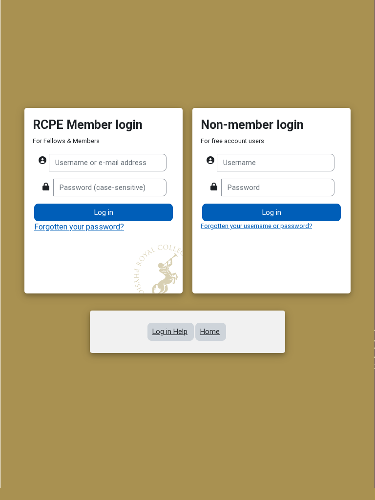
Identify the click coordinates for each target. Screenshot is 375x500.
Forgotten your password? (79, 226)
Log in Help (170, 331)
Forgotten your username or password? (256, 225)
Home (210, 331)
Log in (271, 212)
